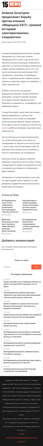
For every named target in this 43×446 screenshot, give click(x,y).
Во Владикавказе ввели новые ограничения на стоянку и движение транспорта (30, 224)
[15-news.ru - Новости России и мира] (11, 4)
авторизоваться (8, 249)
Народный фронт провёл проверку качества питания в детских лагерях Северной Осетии (30, 205)
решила (5, 128)
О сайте (21, 434)
